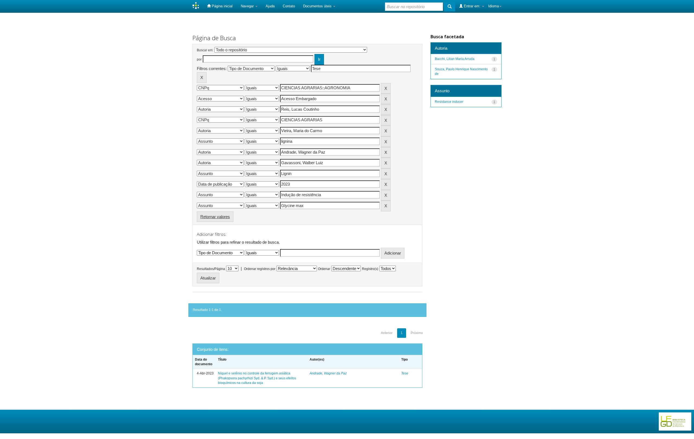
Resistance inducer (449, 102)
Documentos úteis (318, 6)
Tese (404, 373)
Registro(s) (370, 269)
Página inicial (222, 6)
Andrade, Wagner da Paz (328, 373)
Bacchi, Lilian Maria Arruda (454, 59)
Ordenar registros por (259, 269)
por (199, 59)
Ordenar (324, 269)
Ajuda (270, 6)
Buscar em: (205, 50)
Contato (289, 6)
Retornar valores (215, 216)
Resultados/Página (211, 269)
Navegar (248, 6)
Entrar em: (472, 6)
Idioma (493, 6)
